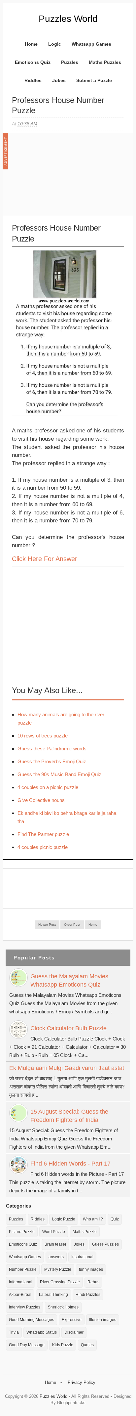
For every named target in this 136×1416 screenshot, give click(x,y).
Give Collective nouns (41, 800)
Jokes (59, 80)
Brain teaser (55, 1244)
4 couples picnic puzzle (42, 847)
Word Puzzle (53, 1231)
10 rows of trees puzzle (42, 735)
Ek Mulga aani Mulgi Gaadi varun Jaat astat (66, 1068)
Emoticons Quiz (33, 62)
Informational (20, 1282)
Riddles (33, 80)
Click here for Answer (44, 558)
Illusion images (102, 1319)
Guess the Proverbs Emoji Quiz (51, 761)
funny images (91, 1269)
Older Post (72, 924)
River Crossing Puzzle (60, 1282)
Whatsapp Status (41, 1332)
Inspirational (82, 1257)
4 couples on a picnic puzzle (47, 787)
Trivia (14, 1332)
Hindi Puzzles (88, 1294)
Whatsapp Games (91, 44)
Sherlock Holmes (63, 1307)
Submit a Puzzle (94, 80)
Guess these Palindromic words (51, 748)
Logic (54, 44)
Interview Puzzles (24, 1307)
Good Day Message (27, 1345)
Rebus (93, 1282)
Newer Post (47, 924)
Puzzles (69, 62)
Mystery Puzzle (57, 1269)
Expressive (72, 1319)
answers (56, 1257)
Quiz (115, 1219)
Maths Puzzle (85, 1231)
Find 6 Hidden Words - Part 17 (70, 1163)
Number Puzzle (23, 1269)
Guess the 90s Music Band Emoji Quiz (59, 774)
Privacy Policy (81, 1382)
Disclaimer (74, 1332)
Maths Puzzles (105, 62)
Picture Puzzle (22, 1231)
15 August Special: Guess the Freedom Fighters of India (69, 1115)
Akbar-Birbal (20, 1294)
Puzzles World (68, 19)
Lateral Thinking (53, 1294)
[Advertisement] (61, 177)
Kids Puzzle (62, 1345)
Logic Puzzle (63, 1219)
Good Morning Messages (31, 1319)
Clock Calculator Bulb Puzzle (68, 1028)
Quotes (87, 1345)
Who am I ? (93, 1219)
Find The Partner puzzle (43, 834)
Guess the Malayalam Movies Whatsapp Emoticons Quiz (69, 980)
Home (31, 44)
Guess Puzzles (105, 1244)
